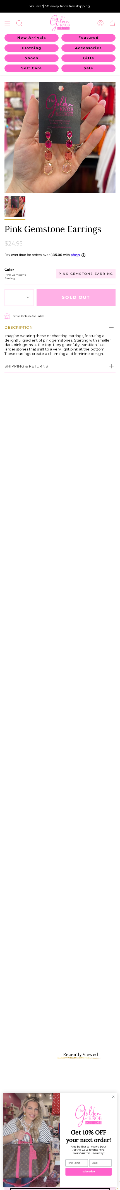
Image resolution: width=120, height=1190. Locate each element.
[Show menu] (7, 23)
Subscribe (88, 1171)
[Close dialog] (113, 1096)
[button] (19, 23)
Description (18, 327)
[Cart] (112, 23)
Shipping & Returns (26, 366)
